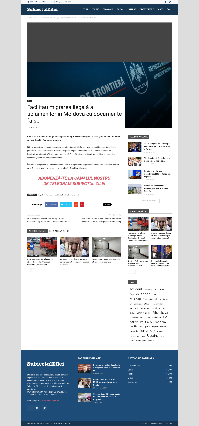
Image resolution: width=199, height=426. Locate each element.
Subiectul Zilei (33, 256)
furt (131, 304)
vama (132, 340)
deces (158, 299)
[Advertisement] (99, 41)
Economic (108, 9)
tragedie (160, 331)
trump (143, 336)
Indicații (144, 423)
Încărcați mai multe (149, 201)
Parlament (156, 317)
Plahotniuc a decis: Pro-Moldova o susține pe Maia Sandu (105, 382)
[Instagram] (165, 2)
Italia (132, 313)
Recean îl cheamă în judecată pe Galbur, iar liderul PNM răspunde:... (161, 263)
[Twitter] (170, 2)
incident (156, 308)
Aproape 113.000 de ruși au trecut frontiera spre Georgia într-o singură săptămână (74, 262)
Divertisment (147, 9)
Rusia (144, 330)
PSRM (141, 326)
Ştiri (85, 9)
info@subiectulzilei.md (49, 400)
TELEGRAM (60, 183)
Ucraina (153, 335)
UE (162, 335)
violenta (151, 340)
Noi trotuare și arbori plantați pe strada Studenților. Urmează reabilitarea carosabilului (40, 262)
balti (162, 290)
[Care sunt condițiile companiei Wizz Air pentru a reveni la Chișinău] (84, 397)
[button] (168, 9)
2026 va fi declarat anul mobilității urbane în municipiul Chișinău (157, 188)
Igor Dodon (158, 304)
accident (136, 289)
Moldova (49, 195)
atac (156, 289)
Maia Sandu (143, 312)
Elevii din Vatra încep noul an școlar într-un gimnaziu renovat (138, 263)
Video (160, 9)
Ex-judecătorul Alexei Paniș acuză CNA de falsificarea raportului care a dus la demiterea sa (48, 220)
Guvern (147, 303)
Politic (95, 9)
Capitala (134, 294)
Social (120, 9)
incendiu (134, 308)
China (155, 294)
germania (138, 304)
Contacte (168, 423)
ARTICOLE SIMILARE (37, 231)
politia (134, 321)
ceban (146, 293)
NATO (142, 317)
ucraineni (75, 195)
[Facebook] (161, 2)
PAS (165, 317)
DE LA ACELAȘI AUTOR (59, 231)
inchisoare (145, 308)
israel (164, 308)
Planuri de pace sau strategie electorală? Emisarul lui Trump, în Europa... (157, 146)
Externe (132, 9)
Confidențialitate (156, 423)
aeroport (148, 289)
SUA (152, 331)
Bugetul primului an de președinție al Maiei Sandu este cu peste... (157, 174)
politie (133, 326)
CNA (145, 299)
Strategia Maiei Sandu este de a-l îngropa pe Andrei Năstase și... (106, 368)
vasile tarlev (141, 340)
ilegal (40, 195)
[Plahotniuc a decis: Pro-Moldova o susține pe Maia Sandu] (84, 383)
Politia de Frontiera (153, 321)
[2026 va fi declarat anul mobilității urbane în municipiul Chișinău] (134, 189)
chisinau (135, 298)
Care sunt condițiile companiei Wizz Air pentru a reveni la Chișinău (106, 397)
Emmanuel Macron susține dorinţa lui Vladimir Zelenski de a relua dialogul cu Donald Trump (101, 220)
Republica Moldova (159, 326)
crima (151, 299)
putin (147, 326)
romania (134, 331)
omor (148, 317)
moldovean (134, 317)
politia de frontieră (62, 195)
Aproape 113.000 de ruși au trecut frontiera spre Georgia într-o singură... (161, 235)
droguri (166, 299)
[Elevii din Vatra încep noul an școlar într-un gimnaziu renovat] (106, 247)
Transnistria (134, 336)
